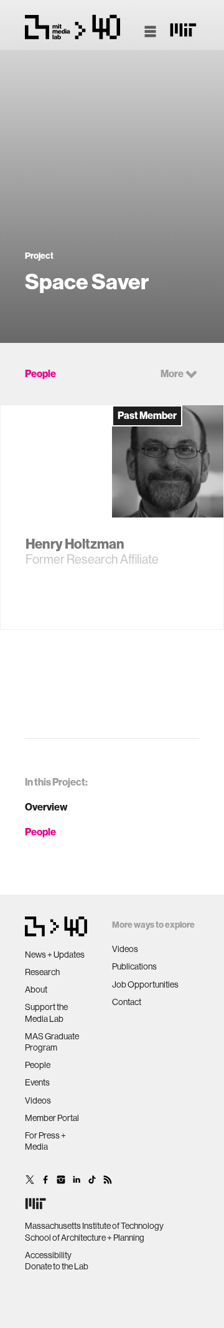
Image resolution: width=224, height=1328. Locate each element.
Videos (38, 1100)
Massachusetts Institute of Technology (94, 1226)
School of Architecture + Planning (84, 1238)
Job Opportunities (145, 984)
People (40, 832)
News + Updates (55, 955)
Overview (46, 807)
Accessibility (48, 1255)
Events (37, 1082)
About (36, 989)
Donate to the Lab (56, 1266)
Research (42, 972)
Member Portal (52, 1118)
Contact (126, 1002)
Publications (134, 966)
